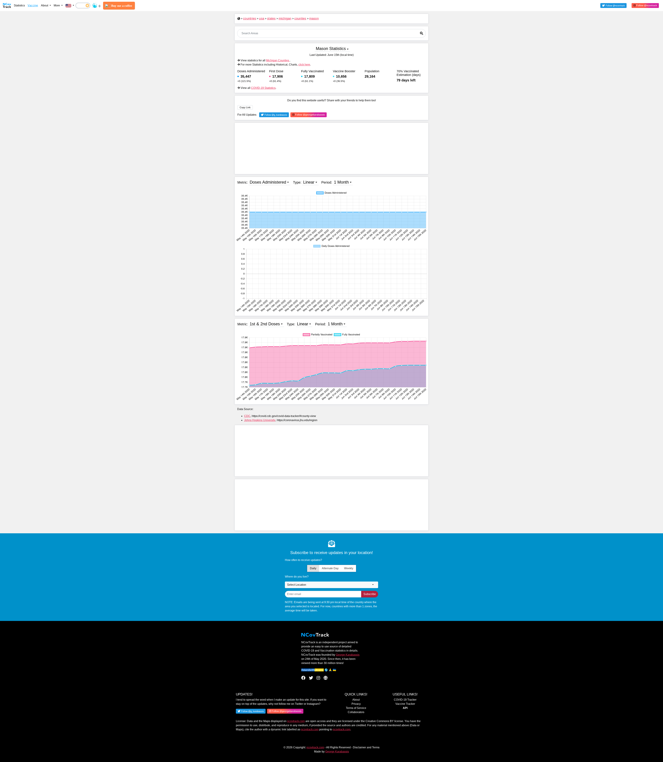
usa (261, 18)
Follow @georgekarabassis (309, 114)
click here (304, 64)
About (356, 699)
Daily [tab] (313, 568)
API (405, 708)
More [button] (57, 5)
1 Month (341, 182)
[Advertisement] (331, 148)
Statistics (19, 5)
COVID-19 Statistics (263, 87)
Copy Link (245, 107)
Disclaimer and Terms (366, 747)
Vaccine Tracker (405, 703)
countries (249, 18)
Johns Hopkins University (259, 420)
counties (300, 18)
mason (314, 18)
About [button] (45, 5)
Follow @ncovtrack (646, 5)
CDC (247, 416)
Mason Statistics (331, 48)
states (271, 18)
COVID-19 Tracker (405, 699)
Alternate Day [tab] (330, 568)
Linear (308, 182)
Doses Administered (268, 182)
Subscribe (369, 594)
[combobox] (331, 585)
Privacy (356, 703)
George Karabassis (347, 654)
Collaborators (356, 712)
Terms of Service (356, 708)
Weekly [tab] (348, 568)
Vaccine (33, 5)
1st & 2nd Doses (265, 324)
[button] (69, 5)
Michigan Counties (278, 60)
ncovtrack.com (296, 721)
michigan (285, 18)
